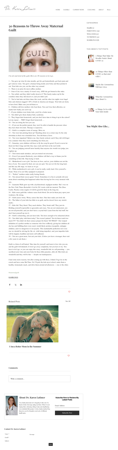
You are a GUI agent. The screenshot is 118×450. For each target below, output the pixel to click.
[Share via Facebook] (10, 285)
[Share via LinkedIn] (21, 285)
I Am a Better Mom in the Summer (25, 346)
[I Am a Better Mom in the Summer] (39, 323)
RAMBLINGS (13, 277)
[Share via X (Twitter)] (15, 285)
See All (68, 301)
